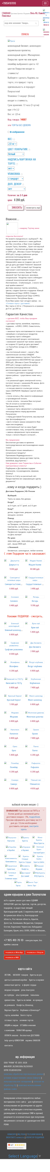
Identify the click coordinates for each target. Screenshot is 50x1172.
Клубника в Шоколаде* (30, 1010)
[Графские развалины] (13, 644)
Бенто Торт (32, 885)
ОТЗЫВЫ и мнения (28, 1025)
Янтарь (35, 601)
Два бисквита (35, 647)
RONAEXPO (11, 1134)
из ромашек (9, 1005)
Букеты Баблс (39, 862)
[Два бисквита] (34, 642)
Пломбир (14, 767)
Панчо (35, 750)
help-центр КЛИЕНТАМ (14, 1040)
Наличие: (12, 195)
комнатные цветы (12, 985)
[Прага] (11, 40)
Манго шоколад (35, 700)
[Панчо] (34, 746)
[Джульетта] (13, 560)
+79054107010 (9, 3)
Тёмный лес (35, 784)
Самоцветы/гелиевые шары (17, 584)
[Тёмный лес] (34, 779)
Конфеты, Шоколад (25, 1005)
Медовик (14, 717)
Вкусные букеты (11, 1010)
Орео (14, 750)
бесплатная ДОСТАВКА (29, 1035)
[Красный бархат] (13, 695)
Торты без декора (21, 125)
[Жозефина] (13, 662)
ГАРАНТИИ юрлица (24, 1030)
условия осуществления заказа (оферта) (22, 1077)
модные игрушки (11, 990)
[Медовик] (13, 712)
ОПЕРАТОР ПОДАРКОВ (35, 1137)
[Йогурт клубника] (34, 662)
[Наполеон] (13, 729)
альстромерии (22, 995)
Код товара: (13, 119)
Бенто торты (26, 1015)
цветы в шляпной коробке (15, 980)
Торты (18, 885)
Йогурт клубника (35, 666)
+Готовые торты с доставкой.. (18, 303)
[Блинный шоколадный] (13, 624)
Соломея (14, 601)
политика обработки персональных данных (23, 1074)
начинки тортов (26, 1020)
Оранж (35, 733)
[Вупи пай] (34, 623)
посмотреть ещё (33, 207)
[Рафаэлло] (34, 763)
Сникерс (14, 784)
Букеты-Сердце (25, 862)
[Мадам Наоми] (34, 560)
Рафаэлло (35, 767)
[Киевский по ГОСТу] (13, 679)
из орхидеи (38, 1000)
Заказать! (16, 207)
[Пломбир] (13, 763)
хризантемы (9, 1000)
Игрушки (39, 869)
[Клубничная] (34, 679)
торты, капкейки (11, 1015)
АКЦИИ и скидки (11, 1025)
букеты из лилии (24, 1000)
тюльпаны (34, 995)
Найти (36, 23)
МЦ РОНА (21, 1134)
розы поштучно (27, 990)
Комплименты (11, 861)
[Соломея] (13, 596)
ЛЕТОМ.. (7, 975)
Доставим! (25, 876)
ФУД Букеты (39, 876)
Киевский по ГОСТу (14, 683)
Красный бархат (14, 700)
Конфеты (25, 869)
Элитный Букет (39, 853)
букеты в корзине (36, 980)
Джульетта (14, 565)
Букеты (25, 841)
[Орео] (13, 746)
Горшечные (11, 869)
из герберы (9, 995)
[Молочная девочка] (34, 712)
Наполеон (14, 733)
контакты (8, 1045)
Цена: (10, 200)
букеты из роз (36, 975)
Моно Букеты (39, 843)
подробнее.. (35, 817)
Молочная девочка (35, 717)
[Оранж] (34, 729)
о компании (9, 1030)
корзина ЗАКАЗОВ (33, 1040)
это (9, 125)
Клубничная (35, 683)
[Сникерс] (13, 779)
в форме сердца (29, 985)
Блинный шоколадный (14, 630)
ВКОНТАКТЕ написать (15, 1137)
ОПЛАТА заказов (11, 1035)
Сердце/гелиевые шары (36, 584)
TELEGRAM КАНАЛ (34, 1134)
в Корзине (25, 850)
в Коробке (11, 850)
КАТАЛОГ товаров (20, 975)
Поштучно (11, 841)
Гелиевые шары (11, 878)
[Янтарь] (34, 596)
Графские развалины (14, 649)
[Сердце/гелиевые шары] (34, 578)
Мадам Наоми (35, 565)
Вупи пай (35, 627)
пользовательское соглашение (18, 1081)
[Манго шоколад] (34, 695)
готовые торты (11, 1020)
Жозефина (13, 666)
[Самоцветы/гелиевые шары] (13, 578)
